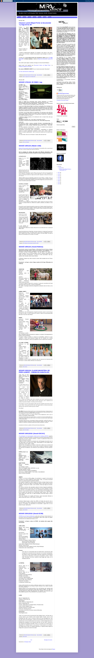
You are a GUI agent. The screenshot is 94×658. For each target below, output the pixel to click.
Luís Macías (27, 142)
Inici (31, 639)
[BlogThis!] (45, 75)
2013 (29, 16)
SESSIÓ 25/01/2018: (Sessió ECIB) (31, 513)
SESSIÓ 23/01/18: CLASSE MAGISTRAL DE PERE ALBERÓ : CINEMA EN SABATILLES (34, 371)
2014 (34, 16)
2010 (19, 16)
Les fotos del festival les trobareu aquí (26, 71)
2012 (24, 16)
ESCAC (26, 509)
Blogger (53, 649)
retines (26, 366)
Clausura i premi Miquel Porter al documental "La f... (65, 170)
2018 (49, 16)
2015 (39, 16)
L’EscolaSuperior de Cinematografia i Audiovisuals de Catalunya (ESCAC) (34, 436)
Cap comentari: (39, 140)
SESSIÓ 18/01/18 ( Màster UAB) (30, 146)
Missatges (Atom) (27, 641)
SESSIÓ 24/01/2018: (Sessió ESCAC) (32, 433)
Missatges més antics (48, 639)
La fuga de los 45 (28, 76)
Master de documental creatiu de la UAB (31, 243)
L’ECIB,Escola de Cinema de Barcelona (27, 516)
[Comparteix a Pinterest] (49, 75)
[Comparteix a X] (47, 75)
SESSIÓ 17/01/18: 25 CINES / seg (30, 82)
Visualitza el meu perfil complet (62, 100)
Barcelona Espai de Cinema (63, 93)
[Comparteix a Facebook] (48, 75)
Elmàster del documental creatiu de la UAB (27, 148)
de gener (60, 167)
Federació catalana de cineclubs (25, 66)
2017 (44, 16)
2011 (59, 182)
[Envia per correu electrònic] (44, 75)
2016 (59, 174)
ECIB (26, 636)
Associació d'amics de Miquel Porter (42, 65)
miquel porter (33, 76)
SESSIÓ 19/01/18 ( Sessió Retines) (31, 247)
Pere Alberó (27, 429)
